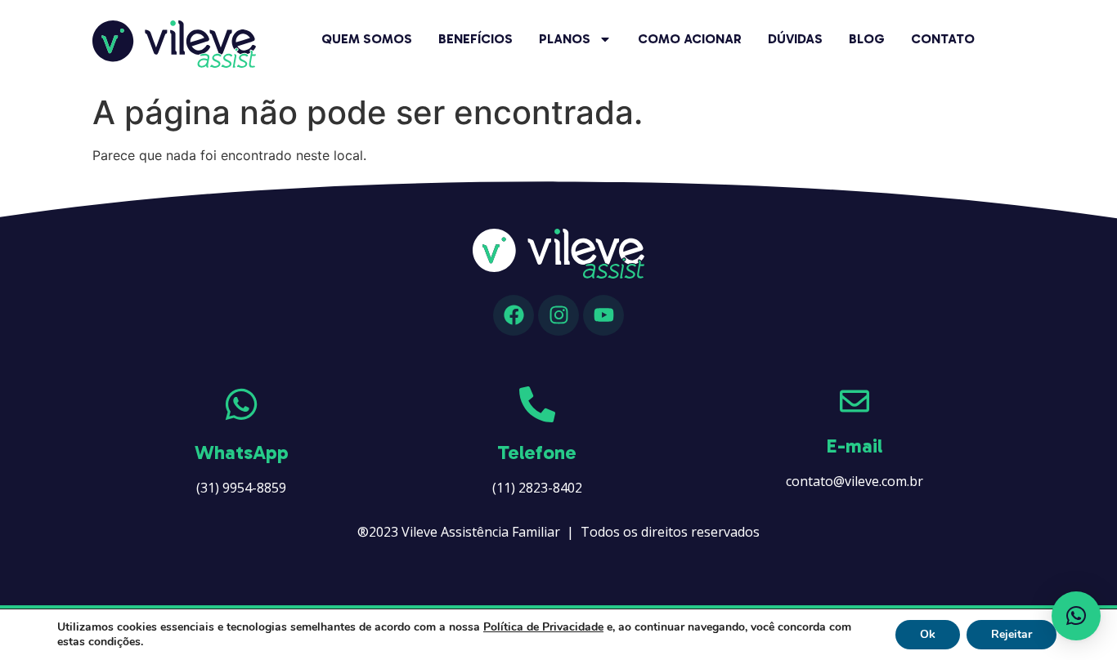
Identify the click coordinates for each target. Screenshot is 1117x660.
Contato (943, 39)
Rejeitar (1011, 634)
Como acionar (690, 39)
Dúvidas (795, 39)
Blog (867, 39)
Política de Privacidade (543, 627)
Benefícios (475, 39)
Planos (564, 39)
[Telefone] (537, 404)
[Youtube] (603, 315)
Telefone (536, 452)
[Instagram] (558, 315)
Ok (927, 634)
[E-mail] (854, 401)
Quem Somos (366, 39)
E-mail (854, 445)
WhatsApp (242, 452)
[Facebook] (513, 315)
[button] (1076, 615)
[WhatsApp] (241, 404)
